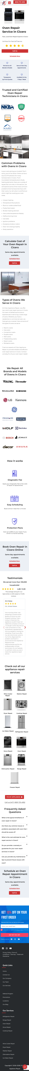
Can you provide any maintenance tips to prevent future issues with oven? (13, 860)
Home (5, 971)
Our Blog (5, 1004)
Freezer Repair (15, 787)
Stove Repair (8, 751)
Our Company (7, 978)
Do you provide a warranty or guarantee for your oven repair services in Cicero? (12, 848)
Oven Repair (22, 751)
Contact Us (6, 975)
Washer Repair (22, 694)
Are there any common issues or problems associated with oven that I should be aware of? (14, 829)
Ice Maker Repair (8, 731)
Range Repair (21, 769)
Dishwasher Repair (8, 769)
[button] (9, 2)
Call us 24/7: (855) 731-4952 (15, 802)
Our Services (6, 985)
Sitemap (13, 954)
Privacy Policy (20, 929)
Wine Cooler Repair (9, 1043)
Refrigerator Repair (21, 732)
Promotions (6, 997)
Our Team (6, 982)
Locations (6, 1001)
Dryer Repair (8, 713)
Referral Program (8, 993)
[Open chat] (25, 1066)
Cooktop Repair (21, 713)
